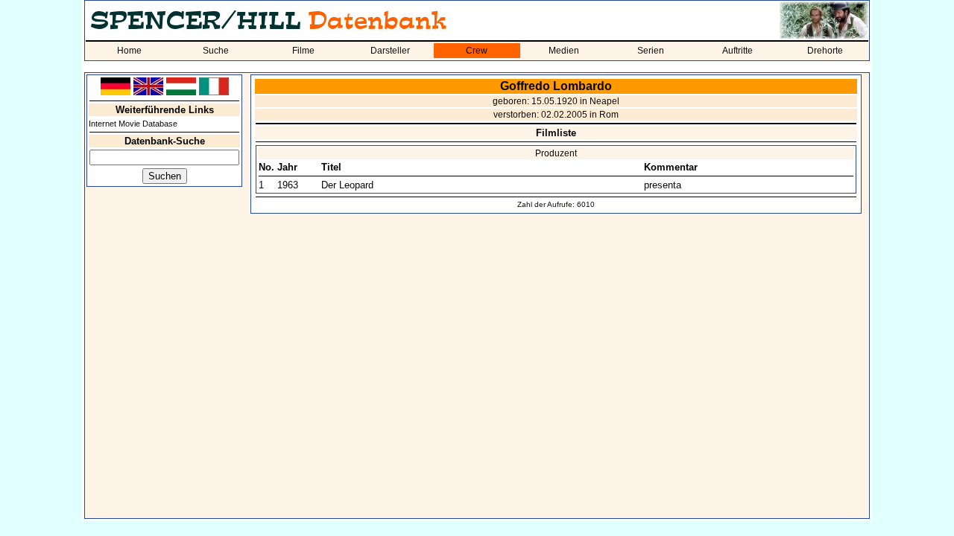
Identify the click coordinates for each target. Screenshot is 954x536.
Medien (564, 50)
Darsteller (390, 50)
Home (129, 50)
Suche (216, 50)
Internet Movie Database (133, 123)
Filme (303, 50)
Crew (476, 50)
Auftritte (737, 50)
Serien (650, 50)
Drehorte (825, 50)
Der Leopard (347, 185)
